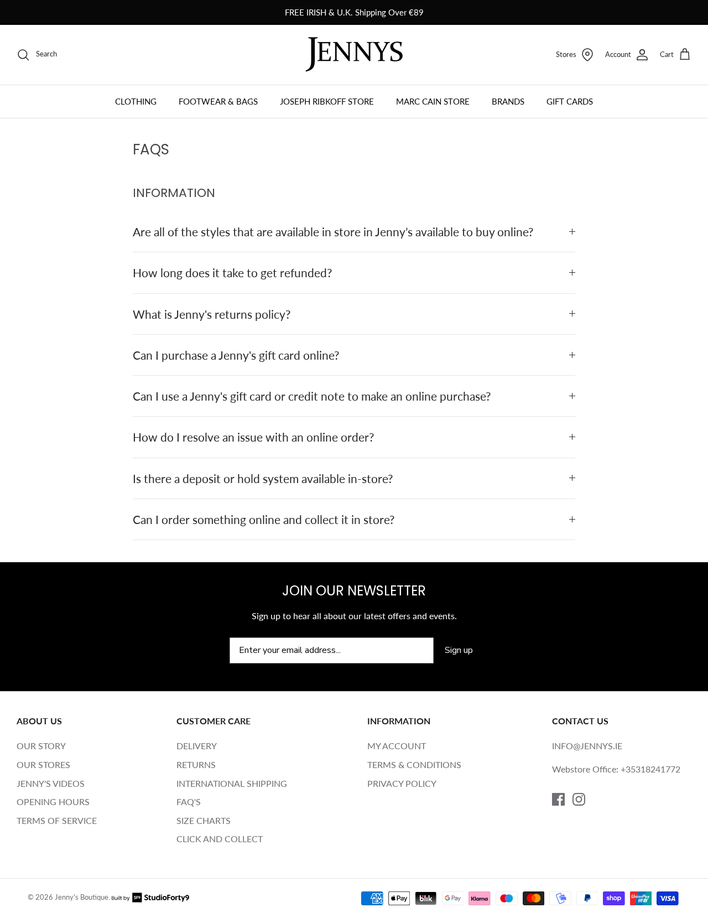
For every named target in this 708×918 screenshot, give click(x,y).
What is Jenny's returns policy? (211, 314)
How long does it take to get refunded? (232, 272)
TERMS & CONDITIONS (414, 764)
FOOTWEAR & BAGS (218, 101)
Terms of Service (57, 820)
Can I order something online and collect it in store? (263, 519)
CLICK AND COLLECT (219, 838)
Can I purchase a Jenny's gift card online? (236, 355)
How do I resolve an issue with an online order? (253, 437)
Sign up (459, 650)
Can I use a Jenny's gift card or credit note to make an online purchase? (312, 396)
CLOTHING (136, 101)
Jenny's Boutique (81, 897)
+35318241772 (650, 769)
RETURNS (196, 764)
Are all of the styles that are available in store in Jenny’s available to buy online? (333, 231)
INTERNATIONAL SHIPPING (231, 783)
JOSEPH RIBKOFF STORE (327, 101)
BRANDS (508, 101)
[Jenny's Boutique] (354, 54)
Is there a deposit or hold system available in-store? (263, 478)
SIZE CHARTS (203, 820)
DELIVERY (196, 745)
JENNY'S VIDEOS (51, 783)
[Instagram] (578, 799)
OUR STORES (43, 764)
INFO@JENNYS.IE (587, 745)
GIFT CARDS (569, 101)
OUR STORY (41, 745)
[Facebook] (558, 799)
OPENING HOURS (53, 801)
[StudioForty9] (150, 897)
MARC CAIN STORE (433, 101)
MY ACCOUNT (396, 745)
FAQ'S (188, 801)
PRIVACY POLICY (401, 783)
